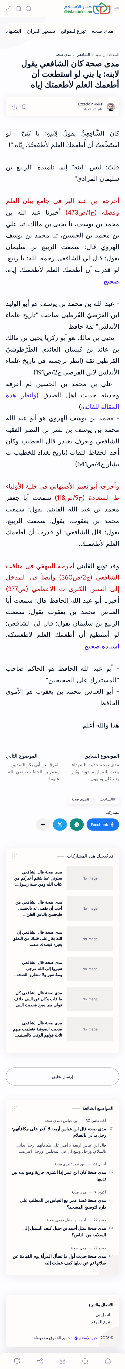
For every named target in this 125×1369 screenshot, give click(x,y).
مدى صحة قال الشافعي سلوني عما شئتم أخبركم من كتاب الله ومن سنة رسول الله (38, 878)
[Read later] (24, 107)
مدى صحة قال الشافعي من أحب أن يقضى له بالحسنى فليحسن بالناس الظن (38, 908)
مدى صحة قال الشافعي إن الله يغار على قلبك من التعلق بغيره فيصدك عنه (37, 938)
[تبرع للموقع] (73, 30)
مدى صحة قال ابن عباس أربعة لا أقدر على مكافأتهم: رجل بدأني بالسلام (59, 1132)
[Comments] (17, 1361)
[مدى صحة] (102, 30)
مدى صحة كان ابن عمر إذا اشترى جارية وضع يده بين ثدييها (59, 1175)
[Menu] (62, 1361)
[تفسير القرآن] (41, 30)
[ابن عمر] (78, 1164)
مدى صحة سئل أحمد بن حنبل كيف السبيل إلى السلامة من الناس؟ (64, 1231)
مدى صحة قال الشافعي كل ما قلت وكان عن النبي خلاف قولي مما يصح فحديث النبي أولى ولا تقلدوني (38, 999)
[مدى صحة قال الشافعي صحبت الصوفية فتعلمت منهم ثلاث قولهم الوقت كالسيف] (90, 1029)
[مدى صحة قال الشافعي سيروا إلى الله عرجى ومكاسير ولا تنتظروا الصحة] (90, 969)
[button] (103, 824)
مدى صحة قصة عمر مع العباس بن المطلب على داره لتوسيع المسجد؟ (63, 1204)
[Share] (39, 1361)
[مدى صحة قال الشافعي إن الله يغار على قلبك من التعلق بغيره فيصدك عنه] (90, 938)
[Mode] (8, 8)
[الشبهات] (12, 30)
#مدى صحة (81, 799)
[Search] (28, 8)
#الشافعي (107, 799)
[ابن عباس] (69, 1121)
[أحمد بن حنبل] (74, 1220)
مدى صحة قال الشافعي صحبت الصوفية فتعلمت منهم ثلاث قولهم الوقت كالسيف (37, 1029)
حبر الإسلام (88, 1337)
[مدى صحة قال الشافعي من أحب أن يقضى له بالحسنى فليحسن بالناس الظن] (90, 908)
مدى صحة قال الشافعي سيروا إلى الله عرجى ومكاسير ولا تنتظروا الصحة (39, 968)
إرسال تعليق (62, 1076)
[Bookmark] (18, 8)
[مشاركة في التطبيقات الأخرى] (43, 824)
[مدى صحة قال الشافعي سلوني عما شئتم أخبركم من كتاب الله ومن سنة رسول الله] (90, 878)
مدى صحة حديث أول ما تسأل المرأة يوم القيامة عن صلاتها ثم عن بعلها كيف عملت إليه (59, 1259)
